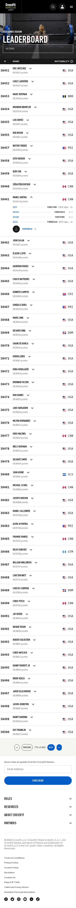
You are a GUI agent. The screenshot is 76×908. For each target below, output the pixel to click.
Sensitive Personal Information (19, 892)
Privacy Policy (11, 862)
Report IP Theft (12, 882)
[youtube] (25, 899)
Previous (27, 747)
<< (17, 747)
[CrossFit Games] (11, 7)
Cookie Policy (11, 867)
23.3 (15, 222)
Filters (10, 48)
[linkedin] (31, 899)
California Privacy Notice (16, 887)
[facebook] (6, 899)
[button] (71, 6)
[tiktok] (38, 899)
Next (51, 747)
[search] (53, 6)
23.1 (15, 207)
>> (59, 747)
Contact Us (9, 877)
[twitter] (12, 899)
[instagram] (19, 899)
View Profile (27, 229)
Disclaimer (9, 872)
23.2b (16, 217)
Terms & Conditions (14, 858)
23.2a (16, 212)
